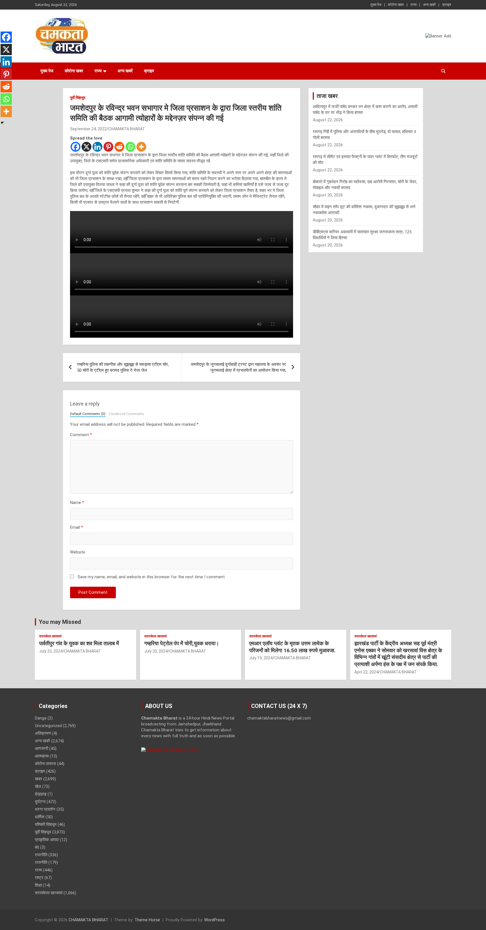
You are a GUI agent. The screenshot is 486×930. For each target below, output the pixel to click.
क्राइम (446, 5)
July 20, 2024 (156, 651)
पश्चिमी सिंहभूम (46, 824)
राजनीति (41, 854)
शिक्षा (38, 885)
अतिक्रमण (43, 733)
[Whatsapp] (130, 147)
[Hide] (2, 122)
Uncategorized (48, 725)
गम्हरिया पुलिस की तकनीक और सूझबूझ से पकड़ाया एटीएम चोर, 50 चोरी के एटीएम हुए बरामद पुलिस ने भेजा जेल (123, 367)
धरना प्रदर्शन (45, 809)
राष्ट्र (39, 877)
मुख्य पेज (375, 5)
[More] (141, 147)
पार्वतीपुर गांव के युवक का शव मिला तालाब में (79, 643)
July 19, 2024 (261, 658)
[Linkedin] (97, 147)
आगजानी (41, 748)
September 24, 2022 (88, 129)
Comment (81, 434)
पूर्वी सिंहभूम (77, 97)
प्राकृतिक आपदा (47, 839)
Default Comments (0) (87, 414)
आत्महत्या (42, 756)
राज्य (413, 5)
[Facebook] (75, 147)
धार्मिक (39, 816)
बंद (37, 847)
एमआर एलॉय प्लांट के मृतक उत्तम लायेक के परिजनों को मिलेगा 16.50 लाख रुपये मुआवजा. (292, 647)
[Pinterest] (108, 147)
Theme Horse (147, 919)
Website (77, 552)
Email (76, 527)
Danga (40, 718)
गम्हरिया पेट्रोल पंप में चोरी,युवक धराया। (181, 643)
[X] (86, 147)
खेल (38, 786)
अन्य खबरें (429, 5)
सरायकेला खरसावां (50, 636)
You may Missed (60, 621)
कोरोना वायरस (45, 763)
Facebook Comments (126, 414)
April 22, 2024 (366, 672)
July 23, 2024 (50, 651)
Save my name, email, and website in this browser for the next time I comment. (152, 576)
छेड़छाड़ (40, 794)
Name (77, 502)
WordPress (214, 919)
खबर (38, 778)
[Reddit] (119, 147)
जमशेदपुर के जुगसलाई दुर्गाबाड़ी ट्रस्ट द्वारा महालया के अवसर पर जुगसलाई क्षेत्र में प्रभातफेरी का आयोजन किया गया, (238, 367)
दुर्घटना (40, 801)
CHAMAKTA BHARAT (126, 129)
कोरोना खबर (396, 5)
